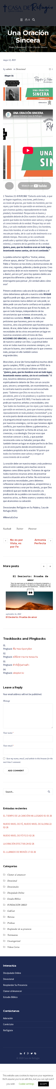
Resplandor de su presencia (19, 929)
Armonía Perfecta (40, 541)
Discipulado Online (15, 893)
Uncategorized (13, 941)
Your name (8, 732)
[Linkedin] (20, 1053)
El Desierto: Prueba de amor (19, 617)
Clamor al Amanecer (12, 991)
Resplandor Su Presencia (15, 985)
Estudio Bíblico (14, 899)
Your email (8, 745)
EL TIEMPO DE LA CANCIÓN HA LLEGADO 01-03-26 (27, 815)
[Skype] (35, 1053)
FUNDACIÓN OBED (17, 905)
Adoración (8, 1018)
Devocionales (13, 886)
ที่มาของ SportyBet (22, 648)
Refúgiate (8, 1030)
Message (6, 700)
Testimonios (12, 935)
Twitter (19, 528)
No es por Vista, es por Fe (16, 543)
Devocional (21, 47)
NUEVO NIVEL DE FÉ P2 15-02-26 (18, 835)
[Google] (28, 1053)
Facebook (7, 528)
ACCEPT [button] (43, 1084)
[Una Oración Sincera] (28, 89)
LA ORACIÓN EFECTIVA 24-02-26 (18, 843)
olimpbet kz (18, 672)
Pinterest (32, 528)
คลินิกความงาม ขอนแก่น (25, 656)
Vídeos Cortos (13, 947)
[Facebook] (24, 1053)
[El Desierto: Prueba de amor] (28, 592)
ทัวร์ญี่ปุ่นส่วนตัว (21, 664)
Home (11, 47)
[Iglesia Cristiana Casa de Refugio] (28, 8)
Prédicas (11, 923)
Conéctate (8, 1024)
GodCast (11, 911)
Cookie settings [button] (26, 1083)
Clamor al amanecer (16, 874)
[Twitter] (31, 1053)
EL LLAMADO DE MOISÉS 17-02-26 (19, 851)
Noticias (10, 917)
